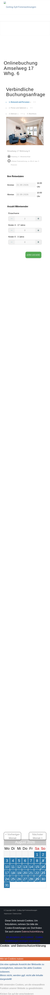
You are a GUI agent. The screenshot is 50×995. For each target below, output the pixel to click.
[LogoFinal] (21, 7)
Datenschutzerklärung (32, 931)
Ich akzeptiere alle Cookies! (19, 937)
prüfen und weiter (33, 255)
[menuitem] (12, 913)
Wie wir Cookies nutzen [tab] (11, 959)
